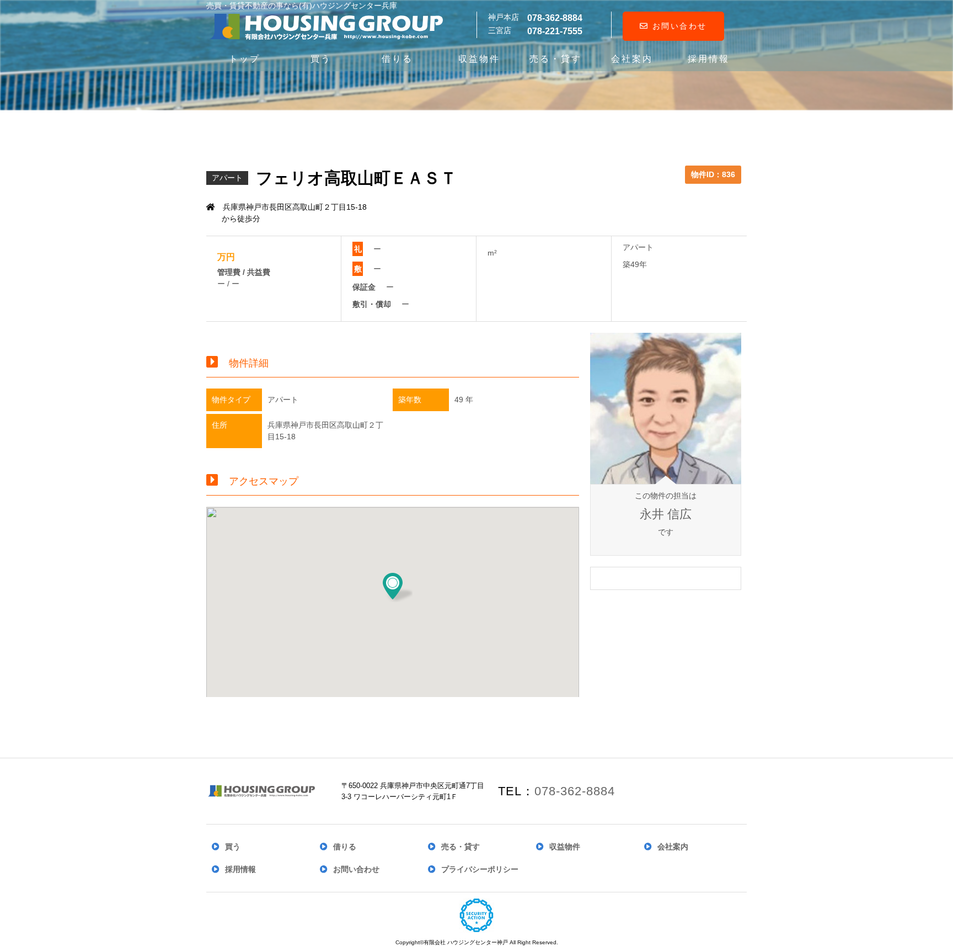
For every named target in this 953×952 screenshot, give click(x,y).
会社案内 (632, 58)
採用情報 (709, 58)
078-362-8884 (574, 791)
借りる (397, 58)
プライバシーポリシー (479, 869)
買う (320, 58)
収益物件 (479, 58)
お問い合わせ (678, 26)
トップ (244, 58)
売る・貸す (555, 58)
